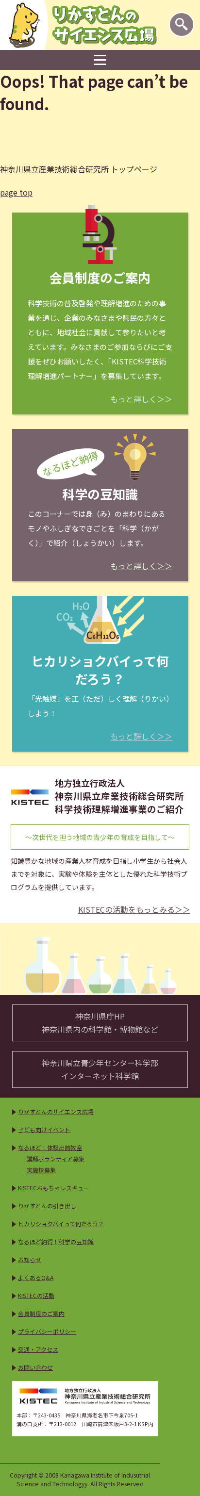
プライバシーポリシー (47, 1331)
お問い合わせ (35, 1367)
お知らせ (29, 1259)
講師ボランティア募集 (55, 1158)
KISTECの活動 (36, 1295)
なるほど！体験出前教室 (50, 1147)
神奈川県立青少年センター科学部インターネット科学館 (100, 1069)
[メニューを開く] (100, 60)
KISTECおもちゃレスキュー (53, 1188)
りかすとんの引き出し (47, 1205)
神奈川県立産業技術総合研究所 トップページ (78, 169)
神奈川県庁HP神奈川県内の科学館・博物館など (100, 1022)
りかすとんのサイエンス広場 (56, 1111)
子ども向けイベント (44, 1129)
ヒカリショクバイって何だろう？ (61, 1223)
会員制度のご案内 (41, 1313)
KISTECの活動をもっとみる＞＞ (134, 910)
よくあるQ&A (35, 1277)
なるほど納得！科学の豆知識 (56, 1241)
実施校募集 (41, 1170)
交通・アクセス (38, 1349)
